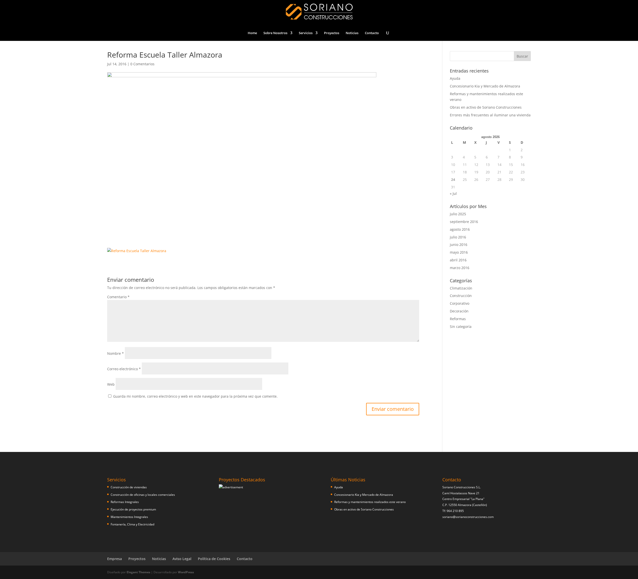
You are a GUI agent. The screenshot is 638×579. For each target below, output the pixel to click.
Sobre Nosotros (275, 33)
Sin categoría (461, 326)
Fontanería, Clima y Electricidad (132, 524)
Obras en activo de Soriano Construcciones (486, 107)
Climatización (461, 288)
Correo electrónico (124, 368)
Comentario (118, 296)
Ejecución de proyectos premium (133, 509)
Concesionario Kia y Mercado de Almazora (485, 86)
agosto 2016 (460, 229)
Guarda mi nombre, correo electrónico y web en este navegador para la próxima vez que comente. (195, 396)
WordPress (186, 572)
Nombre (115, 353)
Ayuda (455, 78)
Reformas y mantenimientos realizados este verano (370, 502)
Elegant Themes (138, 572)
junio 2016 (458, 244)
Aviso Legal (181, 558)
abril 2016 (458, 260)
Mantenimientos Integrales (129, 517)
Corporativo (459, 303)
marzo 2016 (459, 267)
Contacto (372, 33)
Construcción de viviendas (129, 487)
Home (252, 33)
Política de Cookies (214, 558)
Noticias (352, 33)
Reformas (458, 318)
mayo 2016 (459, 252)
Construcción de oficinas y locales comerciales (143, 495)
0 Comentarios (142, 64)
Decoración (459, 311)
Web (111, 384)
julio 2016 (458, 237)
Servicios (306, 33)
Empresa (114, 558)
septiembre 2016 (464, 221)
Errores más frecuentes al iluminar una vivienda (490, 115)
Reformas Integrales (125, 502)
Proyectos (331, 33)
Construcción (461, 295)
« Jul (453, 193)
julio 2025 (458, 214)
